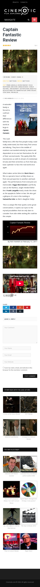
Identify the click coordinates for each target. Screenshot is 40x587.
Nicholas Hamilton (9, 90)
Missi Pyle (33, 88)
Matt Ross (12, 81)
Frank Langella (11, 85)
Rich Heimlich (9, 98)
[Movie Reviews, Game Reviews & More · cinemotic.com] (20, 10)
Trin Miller (14, 92)
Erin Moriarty (14, 88)
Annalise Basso (23, 87)
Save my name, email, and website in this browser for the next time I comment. (17, 369)
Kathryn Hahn (24, 88)
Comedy (13, 77)
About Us (16, 2)
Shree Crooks (31, 90)
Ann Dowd (14, 87)
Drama (19, 77)
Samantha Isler (21, 90)
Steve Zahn (6, 92)
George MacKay (22, 85)
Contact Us (23, 2)
